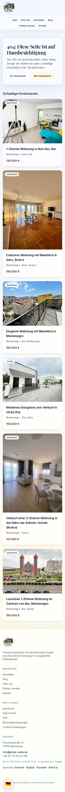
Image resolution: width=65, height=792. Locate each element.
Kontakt (42, 25)
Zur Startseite (18, 75)
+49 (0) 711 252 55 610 (15, 755)
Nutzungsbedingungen (15, 722)
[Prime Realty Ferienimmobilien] (31, 8)
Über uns (25, 20)
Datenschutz (9, 713)
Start (14, 20)
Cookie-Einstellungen (14, 727)
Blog (50, 20)
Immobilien (39, 20)
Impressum (8, 708)
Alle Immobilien (42, 75)
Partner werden (27, 25)
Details (58, 761)
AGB (5, 717)
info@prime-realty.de (15, 752)
